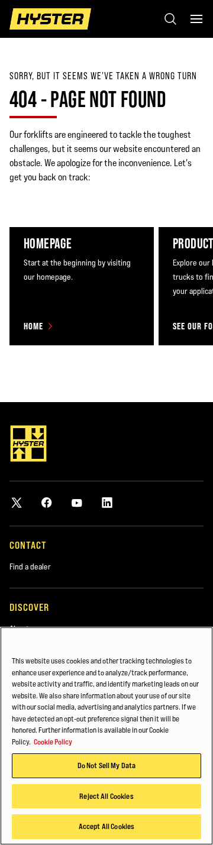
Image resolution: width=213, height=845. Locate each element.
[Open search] (170, 19)
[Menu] (196, 19)
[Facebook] (47, 502)
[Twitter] (16, 502)
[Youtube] (77, 502)
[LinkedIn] (107, 502)
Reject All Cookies (106, 796)
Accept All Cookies (106, 826)
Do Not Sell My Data (106, 765)
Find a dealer (30, 566)
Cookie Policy (53, 741)
